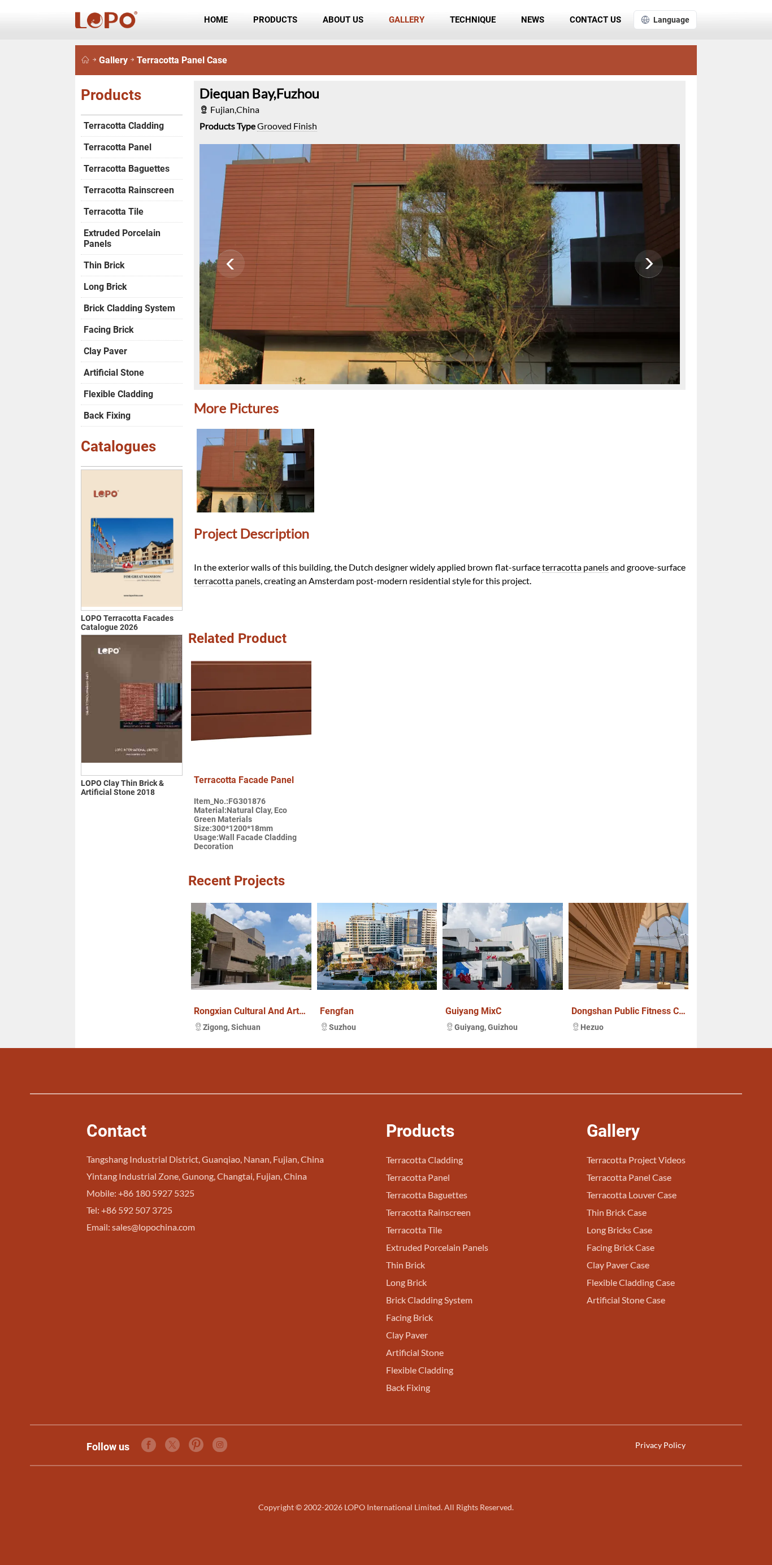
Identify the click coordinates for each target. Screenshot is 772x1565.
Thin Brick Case (617, 1212)
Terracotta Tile (114, 211)
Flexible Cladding (118, 394)
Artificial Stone (114, 372)
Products (275, 20)
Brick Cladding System (129, 308)
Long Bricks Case (619, 1229)
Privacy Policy (660, 1445)
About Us (343, 20)
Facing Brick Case (620, 1247)
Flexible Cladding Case (631, 1282)
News (532, 20)
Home (216, 20)
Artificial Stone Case (626, 1299)
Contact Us (595, 20)
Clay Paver (105, 351)
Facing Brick (109, 329)
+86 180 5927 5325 (156, 1193)
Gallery (406, 20)
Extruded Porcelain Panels (122, 238)
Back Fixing (107, 415)
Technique (473, 20)
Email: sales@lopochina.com (140, 1226)
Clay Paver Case (618, 1264)
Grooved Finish (287, 125)
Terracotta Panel (117, 147)
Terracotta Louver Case (631, 1194)
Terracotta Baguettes (127, 168)
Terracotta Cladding (124, 125)
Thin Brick (104, 265)
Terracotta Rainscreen (129, 190)
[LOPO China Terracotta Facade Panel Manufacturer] (85, 60)
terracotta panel (225, 580)
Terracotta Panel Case (182, 60)
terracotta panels (575, 567)
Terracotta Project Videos (636, 1159)
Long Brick (105, 286)
